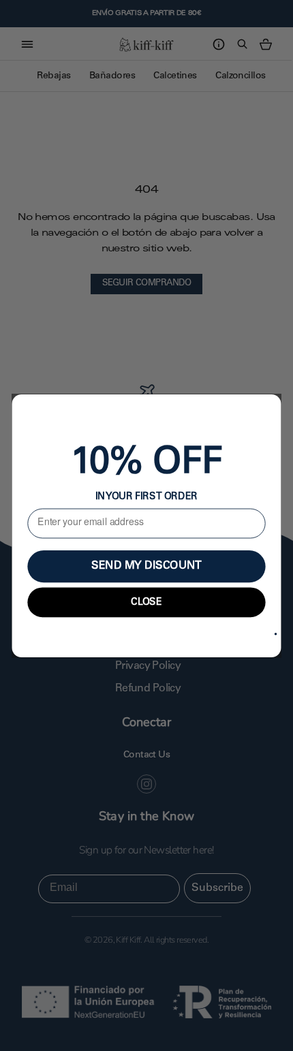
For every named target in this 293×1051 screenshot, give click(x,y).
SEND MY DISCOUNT (146, 566)
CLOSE (146, 601)
